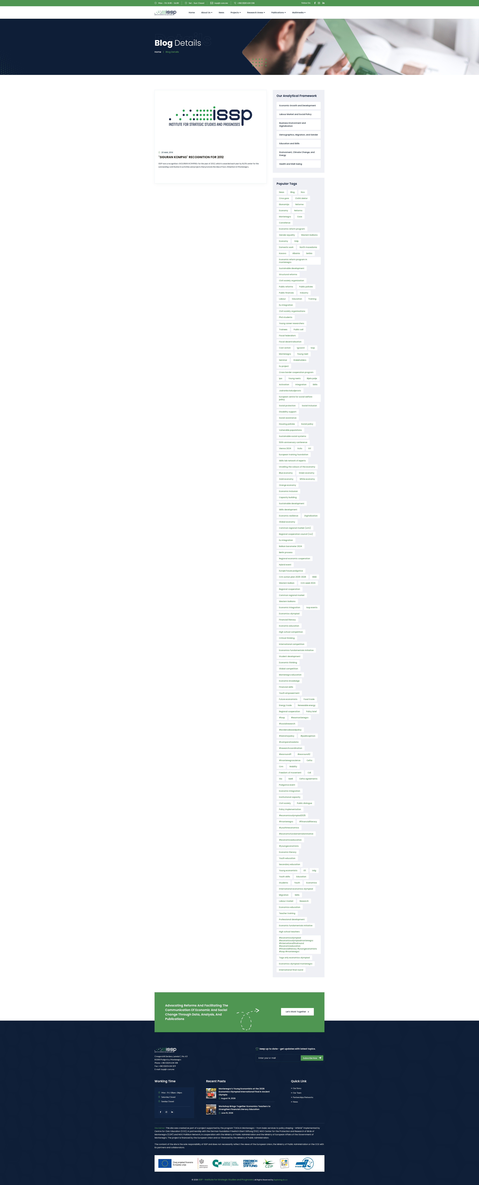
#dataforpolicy (286, 736)
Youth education (287, 858)
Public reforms (286, 286)
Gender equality (287, 235)
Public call (298, 329)
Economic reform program (292, 229)
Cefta (309, 760)
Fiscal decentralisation (290, 341)
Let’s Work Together (296, 1011)
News (221, 12)
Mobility (293, 766)
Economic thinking (288, 662)
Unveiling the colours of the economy (297, 466)
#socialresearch (287, 723)
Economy (283, 210)
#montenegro (286, 821)
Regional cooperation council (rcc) (296, 534)
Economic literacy (287, 852)
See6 (290, 778)
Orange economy (287, 485)
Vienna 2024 (285, 448)
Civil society (285, 803)
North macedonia (308, 247)
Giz (280, 778)
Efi (305, 870)
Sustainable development (291, 268)
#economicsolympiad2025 (292, 815)
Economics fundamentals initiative (296, 650)
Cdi (309, 772)
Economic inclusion (288, 491)
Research (304, 901)
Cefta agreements (308, 778)
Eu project (284, 366)
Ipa (280, 378)
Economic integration (289, 607)
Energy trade (285, 705)
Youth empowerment (289, 693)
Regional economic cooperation (294, 558)
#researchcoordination (290, 748)
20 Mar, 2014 (167, 152)
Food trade (309, 699)
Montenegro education (290, 674)
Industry (304, 292)
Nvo (303, 192)
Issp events (311, 607)
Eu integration (286, 305)
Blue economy (286, 473)
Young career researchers (291, 323)
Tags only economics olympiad (294, 957)
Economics (311, 882)
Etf (309, 448)
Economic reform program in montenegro (293, 261)
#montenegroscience (289, 760)
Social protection (287, 405)
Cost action (285, 348)
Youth (297, 882)
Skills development (288, 509)
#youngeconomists (289, 846)
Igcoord (300, 348)
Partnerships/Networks (303, 1097)
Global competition (288, 668)
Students (283, 882)
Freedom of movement (290, 772)
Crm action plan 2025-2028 (292, 577)
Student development (289, 656)
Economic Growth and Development (297, 105)
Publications (277, 12)
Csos (299, 216)
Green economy (306, 473)
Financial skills (286, 687)
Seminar (283, 360)
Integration (300, 384)
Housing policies (287, 424)
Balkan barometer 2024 (290, 546)
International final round (291, 970)
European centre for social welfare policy (295, 398)
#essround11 (285, 754)
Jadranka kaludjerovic (290, 390)
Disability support (287, 411)
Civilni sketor (301, 198)
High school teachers (289, 931)
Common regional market (291, 595)
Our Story (297, 1088)
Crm (281, 766)
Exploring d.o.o (280, 1180)
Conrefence (284, 222)
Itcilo (299, 448)
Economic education (289, 626)
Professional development (292, 919)
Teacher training (287, 913)
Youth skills (284, 876)
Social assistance (287, 418)
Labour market (286, 901)
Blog (292, 192)
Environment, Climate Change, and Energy (297, 154)
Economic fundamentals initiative (295, 925)
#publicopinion (307, 736)
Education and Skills (289, 143)
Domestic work (286, 247)
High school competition (291, 632)
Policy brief (311, 711)
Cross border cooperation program (296, 372)
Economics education (289, 907)
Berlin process (286, 552)
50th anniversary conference (293, 442)
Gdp (296, 241)
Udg (314, 870)
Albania (296, 253)
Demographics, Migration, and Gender (298, 134)
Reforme (299, 204)
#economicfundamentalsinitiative (296, 833)
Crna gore (284, 198)
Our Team (297, 1093)
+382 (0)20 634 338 (245, 3)
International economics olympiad (296, 889)
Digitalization (311, 515)
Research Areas (255, 12)
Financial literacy (287, 619)
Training (312, 299)
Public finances (286, 292)
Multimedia (298, 12)
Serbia (309, 253)
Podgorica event (287, 785)
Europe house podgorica (291, 570)
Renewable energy (306, 705)
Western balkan (286, 583)
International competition (291, 644)
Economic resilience (288, 515)
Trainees (283, 329)
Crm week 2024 (308, 583)
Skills (315, 384)
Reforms (298, 210)
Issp (313, 348)
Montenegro (285, 216)
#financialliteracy (308, 821)
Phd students (285, 317)
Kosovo (282, 253)
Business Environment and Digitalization (292, 124)
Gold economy (286, 479)
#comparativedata (289, 742)
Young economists (288, 870)
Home (192, 12)
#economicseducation (290, 840)
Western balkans (309, 235)
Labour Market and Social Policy (295, 114)
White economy (307, 479)
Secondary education (289, 864)
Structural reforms (288, 274)
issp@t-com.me (221, 3)
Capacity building (288, 497)
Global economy (287, 522)
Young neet (302, 354)
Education (297, 299)
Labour (282, 299)
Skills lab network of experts (292, 460)
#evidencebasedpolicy (290, 730)
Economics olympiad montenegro (295, 963)
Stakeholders (299, 360)
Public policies (306, 286)
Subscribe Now (310, 1058)
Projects (235, 12)
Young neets (294, 378)
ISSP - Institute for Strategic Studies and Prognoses (225, 1179)
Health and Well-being (290, 164)
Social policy (307, 424)
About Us (205, 12)
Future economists (288, 699)
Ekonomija (284, 204)
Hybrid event (285, 564)
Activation (284, 384)
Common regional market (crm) (295, 528)
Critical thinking (287, 638)
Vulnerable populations (290, 430)
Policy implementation (290, 809)
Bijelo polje (312, 378)
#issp (282, 717)
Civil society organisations (292, 311)
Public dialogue (304, 803)
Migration (284, 895)
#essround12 (304, 754)
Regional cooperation (289, 589)
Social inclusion (309, 405)
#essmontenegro (299, 717)
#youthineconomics (289, 827)
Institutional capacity (289, 797)
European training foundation (293, 454)
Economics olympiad (289, 613)
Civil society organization (291, 280)
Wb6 (314, 577)
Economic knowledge (289, 681)
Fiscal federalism (287, 335)
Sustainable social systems (292, 436)
